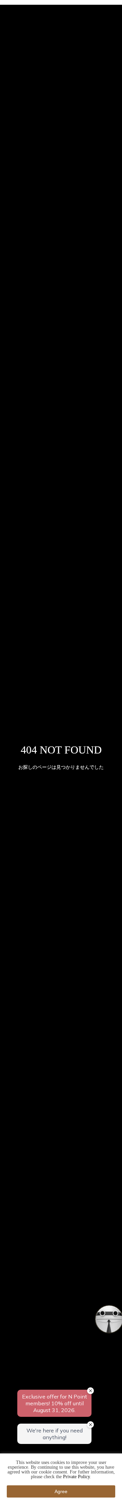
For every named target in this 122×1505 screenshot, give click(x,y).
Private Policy (76, 1476)
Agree (61, 1491)
